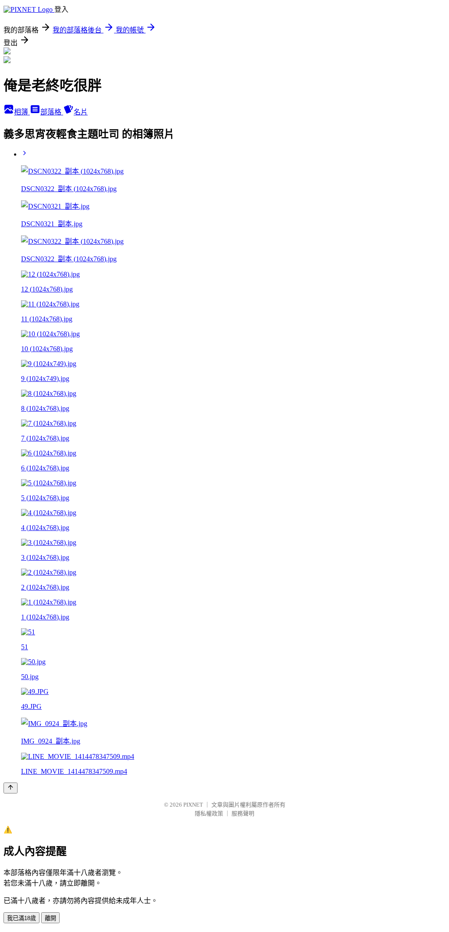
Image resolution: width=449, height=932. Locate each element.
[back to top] (11, 788)
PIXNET (193, 804)
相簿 (22, 112)
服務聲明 (243, 813)
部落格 (51, 112)
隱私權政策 (209, 813)
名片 (81, 112)
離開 (50, 918)
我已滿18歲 (21, 918)
